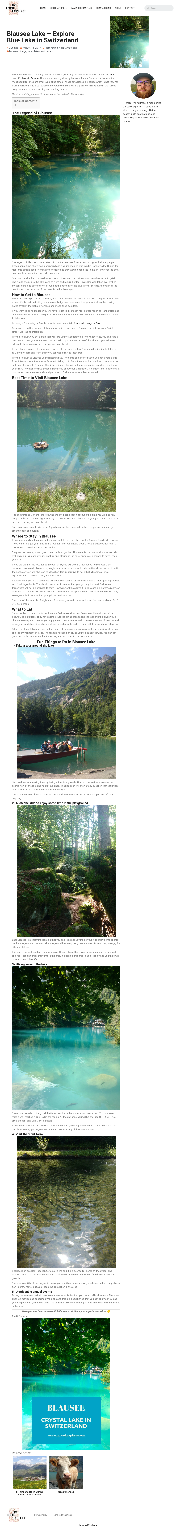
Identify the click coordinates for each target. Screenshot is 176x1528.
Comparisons (103, 8)
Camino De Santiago (82, 8)
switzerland (47, 51)
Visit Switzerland (68, 47)
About (118, 8)
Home (43, 8)
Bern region (51, 47)
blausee (13, 51)
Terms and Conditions (62, 1515)
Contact (130, 8)
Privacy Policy (40, 1515)
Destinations (57, 8)
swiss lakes (33, 51)
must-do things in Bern (88, 323)
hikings (22, 51)
